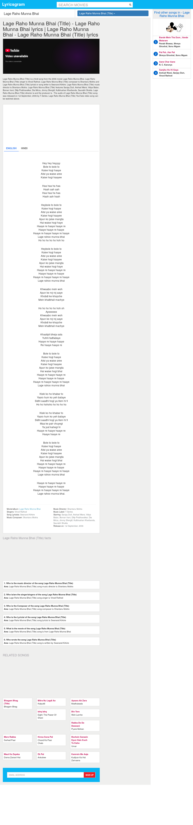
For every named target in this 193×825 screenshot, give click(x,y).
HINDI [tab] (24, 148)
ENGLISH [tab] (11, 148)
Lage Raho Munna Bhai (30, 508)
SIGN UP (89, 774)
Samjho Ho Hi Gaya (168, 69)
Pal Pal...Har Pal (167, 52)
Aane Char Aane (167, 61)
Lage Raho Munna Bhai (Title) (96, 13)
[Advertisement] (51, 125)
